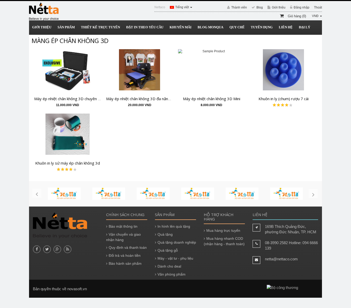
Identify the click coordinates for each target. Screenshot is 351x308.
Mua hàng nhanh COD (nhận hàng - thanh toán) (224, 241)
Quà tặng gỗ (168, 250)
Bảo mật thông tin (123, 226)
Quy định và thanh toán (128, 247)
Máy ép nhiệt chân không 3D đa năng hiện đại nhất (149, 98)
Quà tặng (165, 234)
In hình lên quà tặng (174, 226)
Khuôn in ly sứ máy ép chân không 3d (67, 163)
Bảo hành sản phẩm (125, 263)
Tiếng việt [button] (182, 7)
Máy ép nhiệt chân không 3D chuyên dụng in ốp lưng (79, 98)
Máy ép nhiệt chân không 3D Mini (211, 98)
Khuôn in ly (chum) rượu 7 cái (283, 98)
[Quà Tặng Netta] (44, 11)
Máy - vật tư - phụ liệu (175, 258)
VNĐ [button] (315, 16)
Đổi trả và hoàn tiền (125, 255)
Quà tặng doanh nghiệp (177, 242)
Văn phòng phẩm (172, 274)
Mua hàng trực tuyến (223, 230)
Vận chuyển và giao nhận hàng (123, 237)
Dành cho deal (169, 266)
